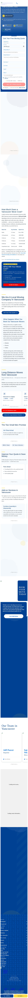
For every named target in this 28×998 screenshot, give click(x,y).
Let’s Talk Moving (13, 616)
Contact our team (18, 713)
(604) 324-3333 (22, 87)
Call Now (8, 996)
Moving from (6, 41)
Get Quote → (21, 996)
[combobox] (14, 43)
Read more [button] (6, 78)
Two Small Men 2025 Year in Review (12, 259)
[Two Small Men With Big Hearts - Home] (7, 3)
